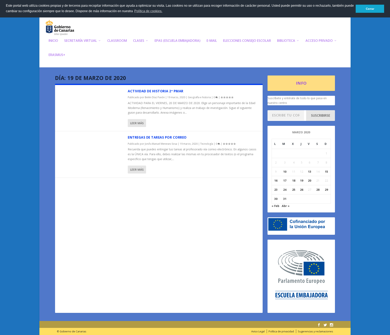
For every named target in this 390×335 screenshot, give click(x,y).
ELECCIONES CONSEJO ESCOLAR (247, 41)
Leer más (137, 123)
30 (275, 199)
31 (284, 199)
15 (326, 171)
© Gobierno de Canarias (71, 331)
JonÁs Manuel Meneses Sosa (161, 143)
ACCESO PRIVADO (319, 41)
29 (326, 190)
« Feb (275, 206)
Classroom (117, 41)
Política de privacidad (281, 331)
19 (301, 180)
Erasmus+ (57, 55)
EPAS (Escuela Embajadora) (177, 41)
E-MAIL (212, 41)
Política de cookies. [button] (148, 11)
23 (275, 190)
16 (275, 180)
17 (284, 180)
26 (301, 190)
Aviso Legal (258, 331)
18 (293, 180)
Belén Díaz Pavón (155, 97)
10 (284, 171)
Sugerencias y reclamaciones (315, 331)
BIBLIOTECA (286, 41)
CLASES (138, 41)
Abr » (285, 206)
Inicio (53, 41)
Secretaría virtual (80, 41)
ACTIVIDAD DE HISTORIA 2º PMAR (155, 91)
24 (284, 190)
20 (309, 180)
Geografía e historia (199, 97)
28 (318, 190)
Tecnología (206, 143)
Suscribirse (320, 115)
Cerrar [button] (370, 8)
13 (309, 171)
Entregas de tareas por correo (157, 137)
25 (293, 190)
